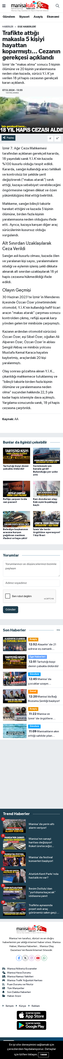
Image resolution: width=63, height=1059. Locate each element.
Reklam (36, 1006)
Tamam (43, 1055)
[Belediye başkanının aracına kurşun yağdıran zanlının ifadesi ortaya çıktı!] (16, 519)
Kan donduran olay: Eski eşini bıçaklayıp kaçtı (45, 502)
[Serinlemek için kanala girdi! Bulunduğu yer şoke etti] (46, 455)
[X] (25, 958)
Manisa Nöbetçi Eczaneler (22, 968)
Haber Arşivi (14, 996)
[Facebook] (19, 958)
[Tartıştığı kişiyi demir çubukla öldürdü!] (16, 455)
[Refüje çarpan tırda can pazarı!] (16, 488)
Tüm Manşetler (15, 988)
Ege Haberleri (27, 27)
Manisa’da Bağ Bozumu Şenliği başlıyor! (44, 699)
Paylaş (10, 137)
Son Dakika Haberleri (19, 992)
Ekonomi (53, 16)
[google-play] (31, 1026)
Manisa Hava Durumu (19, 972)
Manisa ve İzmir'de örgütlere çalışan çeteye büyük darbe (41, 716)
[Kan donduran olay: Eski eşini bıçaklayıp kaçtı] (46, 488)
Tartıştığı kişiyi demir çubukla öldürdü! (43, 664)
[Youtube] (38, 958)
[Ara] (57, 6)
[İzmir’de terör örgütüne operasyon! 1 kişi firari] (46, 519)
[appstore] (31, 1015)
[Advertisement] (31, 774)
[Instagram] (31, 958)
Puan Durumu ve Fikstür (20, 984)
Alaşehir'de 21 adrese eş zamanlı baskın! (42, 647)
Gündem (9, 16)
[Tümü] (58, 630)
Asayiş (38, 16)
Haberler (7, 27)
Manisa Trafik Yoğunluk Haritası (24, 980)
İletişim (10, 1006)
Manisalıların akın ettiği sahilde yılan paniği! (43, 734)
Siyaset (24, 16)
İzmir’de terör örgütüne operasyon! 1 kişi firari (46, 532)
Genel (33, 691)
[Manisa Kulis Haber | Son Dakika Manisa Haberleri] (30, 6)
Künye (22, 1006)
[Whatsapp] (44, 958)
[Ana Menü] (4, 6)
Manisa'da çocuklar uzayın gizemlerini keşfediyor (43, 682)
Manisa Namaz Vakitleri (20, 976)
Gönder (10, 609)
